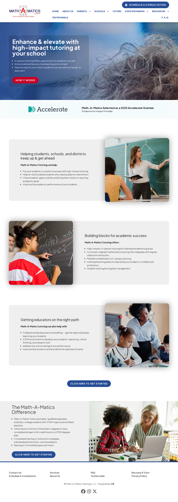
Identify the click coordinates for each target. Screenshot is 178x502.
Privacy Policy (139, 476)
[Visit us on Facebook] (83, 491)
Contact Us (15, 472)
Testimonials (60, 17)
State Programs (135, 11)
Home (55, 11)
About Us (67, 11)
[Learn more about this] (133, 431)
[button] (145, 5)
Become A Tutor (141, 472)
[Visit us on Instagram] (89, 491)
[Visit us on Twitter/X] (95, 491)
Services (54, 472)
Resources (158, 11)
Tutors (117, 11)
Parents (82, 11)
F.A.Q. (165, 17)
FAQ (93, 472)
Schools (99, 11)
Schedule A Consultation (147, 4)
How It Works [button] (25, 80)
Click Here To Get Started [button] (89, 383)
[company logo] (29, 11)
